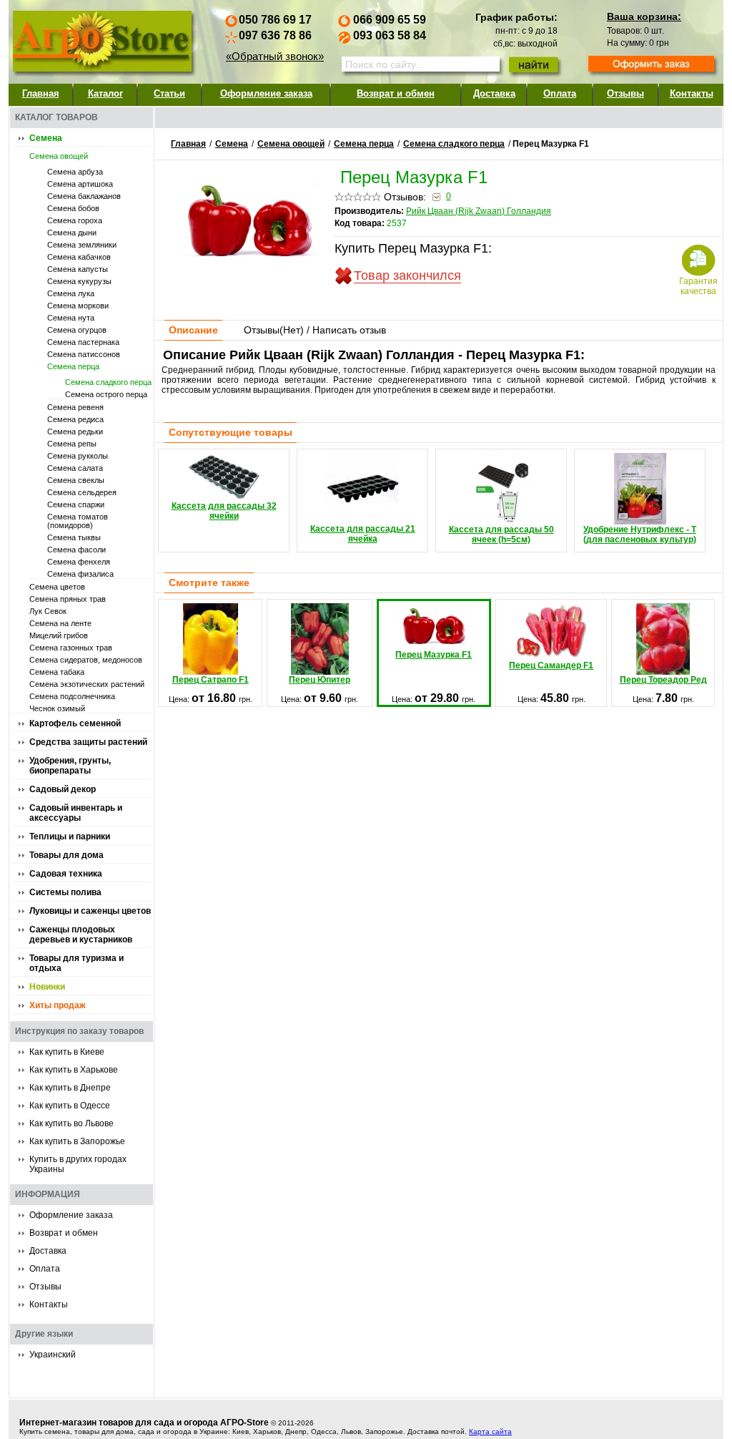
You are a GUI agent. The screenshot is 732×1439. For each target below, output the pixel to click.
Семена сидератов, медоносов (85, 659)
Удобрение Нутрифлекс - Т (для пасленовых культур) (639, 535)
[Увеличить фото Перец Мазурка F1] (249, 264)
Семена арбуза (75, 171)
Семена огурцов (77, 330)
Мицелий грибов (58, 635)
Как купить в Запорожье (77, 1141)
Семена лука (70, 293)
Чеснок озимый (57, 708)
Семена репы (72, 443)
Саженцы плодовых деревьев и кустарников (80, 935)
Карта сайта (490, 1431)
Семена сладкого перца (108, 382)
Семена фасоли (76, 549)
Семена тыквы (74, 537)
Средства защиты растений (88, 742)
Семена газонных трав (70, 647)
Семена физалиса (80, 574)
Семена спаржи (75, 504)
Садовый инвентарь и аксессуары (75, 813)
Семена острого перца (106, 394)
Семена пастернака (83, 342)
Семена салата (75, 468)
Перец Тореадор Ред (663, 680)
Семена (45, 138)
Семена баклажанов (84, 196)
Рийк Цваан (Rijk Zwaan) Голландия (478, 211)
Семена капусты (77, 269)
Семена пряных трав (67, 599)
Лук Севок (47, 611)
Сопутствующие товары (230, 432)
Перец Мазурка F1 (433, 655)
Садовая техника (65, 874)
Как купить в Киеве (66, 1052)
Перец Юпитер (319, 680)
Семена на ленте (60, 623)
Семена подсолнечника (72, 696)
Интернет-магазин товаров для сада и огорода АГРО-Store (144, 1423)
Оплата (559, 93)
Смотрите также (209, 582)
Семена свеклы (75, 480)
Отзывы (625, 93)
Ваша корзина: (644, 16)
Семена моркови (78, 305)
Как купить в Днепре (70, 1088)
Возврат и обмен (396, 93)
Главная (40, 93)
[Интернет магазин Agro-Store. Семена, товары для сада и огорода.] (101, 38)
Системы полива (65, 892)
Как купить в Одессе (69, 1106)
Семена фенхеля (78, 561)
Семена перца (73, 366)
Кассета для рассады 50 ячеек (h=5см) (501, 535)
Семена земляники (82, 244)
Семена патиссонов (83, 354)
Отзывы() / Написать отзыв (315, 330)
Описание (193, 330)
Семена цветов (57, 586)
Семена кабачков (79, 257)
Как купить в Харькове (73, 1070)
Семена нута (70, 317)
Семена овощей (58, 156)
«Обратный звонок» (275, 56)
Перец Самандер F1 (551, 665)
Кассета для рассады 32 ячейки (224, 511)
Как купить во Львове (71, 1123)
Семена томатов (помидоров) (77, 521)
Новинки (47, 987)
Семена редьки (75, 431)
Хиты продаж (57, 1005)
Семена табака (56, 672)
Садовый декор (62, 789)
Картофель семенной (75, 723)
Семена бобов (73, 208)
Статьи (169, 93)
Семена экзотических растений (86, 684)
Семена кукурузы (79, 281)
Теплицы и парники (69, 836)
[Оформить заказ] (651, 65)
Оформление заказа (266, 93)
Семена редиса (75, 419)
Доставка (494, 93)
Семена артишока (80, 184)
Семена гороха (74, 220)
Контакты (691, 93)
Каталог (105, 93)
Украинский (52, 1355)
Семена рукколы (77, 456)
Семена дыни (72, 232)
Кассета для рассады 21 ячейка (362, 534)
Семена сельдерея (82, 492)
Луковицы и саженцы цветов (90, 911)
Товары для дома (66, 855)
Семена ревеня (75, 407)
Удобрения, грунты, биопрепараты (70, 766)
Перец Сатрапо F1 (210, 680)
